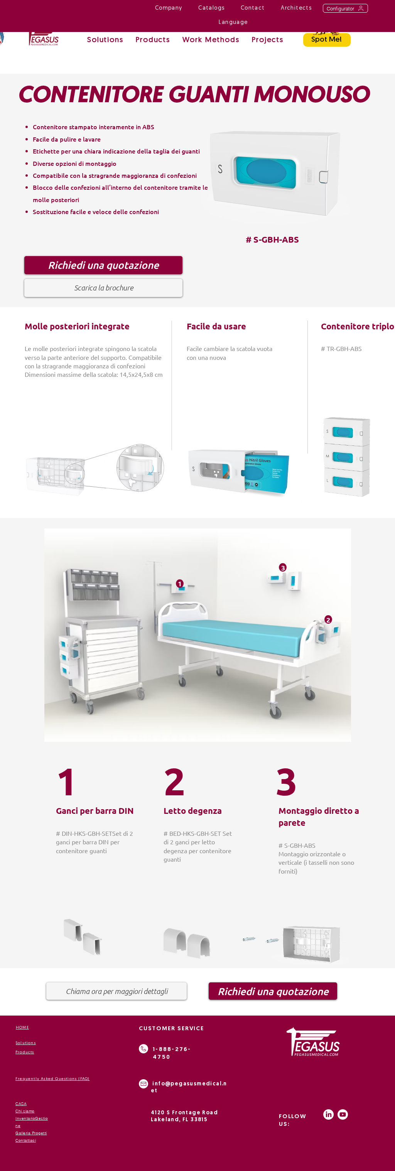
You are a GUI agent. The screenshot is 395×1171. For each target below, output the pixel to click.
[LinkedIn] (328, 1114)
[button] (211, 41)
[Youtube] (343, 1114)
